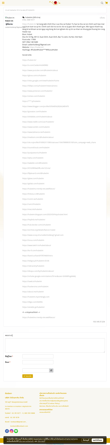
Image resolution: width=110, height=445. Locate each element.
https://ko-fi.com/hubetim (32, 250)
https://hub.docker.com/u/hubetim (36, 225)
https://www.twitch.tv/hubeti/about (36, 245)
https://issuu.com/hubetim (33, 240)
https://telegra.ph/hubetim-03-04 (35, 261)
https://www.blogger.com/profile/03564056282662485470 (45, 106)
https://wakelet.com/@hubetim (34, 163)
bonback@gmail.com (18, 422)
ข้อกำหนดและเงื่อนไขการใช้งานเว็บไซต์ (51, 398)
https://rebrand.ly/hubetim (33, 266)
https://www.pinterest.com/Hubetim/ (37, 91)
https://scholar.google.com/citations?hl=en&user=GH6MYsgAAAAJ (49, 276)
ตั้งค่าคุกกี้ (86, 440)
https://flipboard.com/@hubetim (35, 173)
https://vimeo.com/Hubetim (33, 96)
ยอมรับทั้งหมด (97, 440)
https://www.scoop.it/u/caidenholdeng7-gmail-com (42, 235)
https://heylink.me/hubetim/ (33, 219)
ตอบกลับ (28, 376)
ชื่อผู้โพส (9, 356)
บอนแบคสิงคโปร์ (44, 412)
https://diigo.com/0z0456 (32, 302)
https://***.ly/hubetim (31, 101)
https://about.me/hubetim (33, 291)
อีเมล (7, 362)
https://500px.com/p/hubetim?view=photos (39, 86)
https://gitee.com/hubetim (33, 178)
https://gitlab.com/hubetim (33, 183)
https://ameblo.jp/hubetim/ (33, 307)
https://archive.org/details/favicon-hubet (38, 230)
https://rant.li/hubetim (31, 204)
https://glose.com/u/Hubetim (34, 75)
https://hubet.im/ (29, 24)
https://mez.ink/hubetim (32, 209)
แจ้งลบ (102, 18)
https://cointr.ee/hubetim (32, 199)
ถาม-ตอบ (22, 10)
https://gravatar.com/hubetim (34, 111)
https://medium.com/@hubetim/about (38, 137)
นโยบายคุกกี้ (41, 441)
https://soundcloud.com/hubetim (36, 147)
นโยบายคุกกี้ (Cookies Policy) (49, 403)
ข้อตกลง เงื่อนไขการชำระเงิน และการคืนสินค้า (54, 406)
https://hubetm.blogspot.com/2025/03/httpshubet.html (44, 214)
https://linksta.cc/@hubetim (33, 194)
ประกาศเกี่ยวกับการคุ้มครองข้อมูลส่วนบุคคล (53, 401)
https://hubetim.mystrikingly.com (35, 297)
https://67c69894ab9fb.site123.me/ (36, 168)
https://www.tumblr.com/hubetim (36, 127)
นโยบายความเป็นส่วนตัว (26, 441)
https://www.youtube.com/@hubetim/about (40, 70)
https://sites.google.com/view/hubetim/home (40, 80)
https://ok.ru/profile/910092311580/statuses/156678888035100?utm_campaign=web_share (59, 142)
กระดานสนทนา (11, 10)
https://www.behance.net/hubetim (36, 132)
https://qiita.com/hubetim (32, 158)
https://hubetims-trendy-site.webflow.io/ (38, 189)
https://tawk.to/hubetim (32, 281)
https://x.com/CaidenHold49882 (35, 65)
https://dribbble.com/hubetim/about (37, 116)
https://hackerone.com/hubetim (35, 286)
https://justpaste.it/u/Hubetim (34, 153)
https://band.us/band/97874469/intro (37, 255)
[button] (101, 3)
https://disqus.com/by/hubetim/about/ (38, 271)
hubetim (31, 10)
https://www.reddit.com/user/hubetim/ (38, 122)
